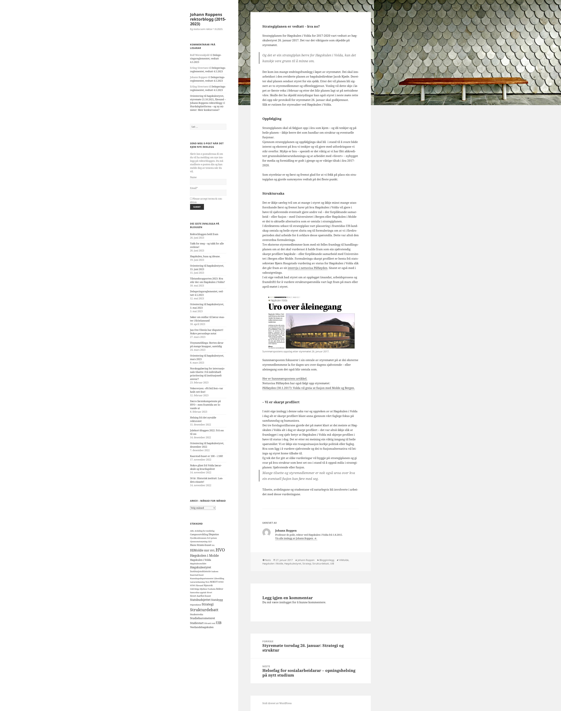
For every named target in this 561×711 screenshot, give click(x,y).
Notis (268, 560)
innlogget (285, 602)
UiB (218, 622)
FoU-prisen (212, 538)
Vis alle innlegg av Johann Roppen (294, 538)
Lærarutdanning (197, 582)
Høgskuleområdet (198, 563)
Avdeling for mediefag (204, 531)
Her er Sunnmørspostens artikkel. (284, 378)
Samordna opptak (198, 592)
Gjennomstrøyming (198, 541)
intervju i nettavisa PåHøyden (307, 268)
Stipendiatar (195, 604)
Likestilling (219, 578)
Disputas (214, 534)
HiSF (206, 550)
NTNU (221, 582)
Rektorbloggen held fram (204, 234)
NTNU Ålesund (196, 585)
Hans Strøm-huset (200, 545)
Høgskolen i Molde (204, 555)
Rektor (219, 588)
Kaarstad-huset (197, 575)
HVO (220, 550)
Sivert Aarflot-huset (200, 595)
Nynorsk (208, 585)
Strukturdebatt (204, 609)
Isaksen (214, 571)
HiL (213, 545)
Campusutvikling (199, 534)
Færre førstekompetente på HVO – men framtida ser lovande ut (205, 405)
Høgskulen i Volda (200, 560)
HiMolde (196, 550)
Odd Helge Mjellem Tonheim (203, 589)
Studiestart (197, 623)
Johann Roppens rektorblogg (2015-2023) (208, 19)
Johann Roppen (306, 560)
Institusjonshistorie (200, 571)
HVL (212, 550)
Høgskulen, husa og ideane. (205, 256)
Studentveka (196, 614)
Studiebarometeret (202, 618)
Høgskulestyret (200, 567)
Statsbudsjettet (200, 600)
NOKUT (214, 581)
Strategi (208, 604)
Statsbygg (217, 600)
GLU (210, 541)
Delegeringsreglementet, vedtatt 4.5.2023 (205, 58)
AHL (192, 531)
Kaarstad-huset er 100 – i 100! (206, 456)
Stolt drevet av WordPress (277, 703)
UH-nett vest (209, 623)
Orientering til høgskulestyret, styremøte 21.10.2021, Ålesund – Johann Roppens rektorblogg (208, 99)
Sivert (209, 592)
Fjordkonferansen (198, 538)
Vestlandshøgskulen (202, 627)
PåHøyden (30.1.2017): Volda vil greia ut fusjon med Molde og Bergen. (308, 388)
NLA (207, 582)
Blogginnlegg (327, 560)
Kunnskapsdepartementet (201, 578)
